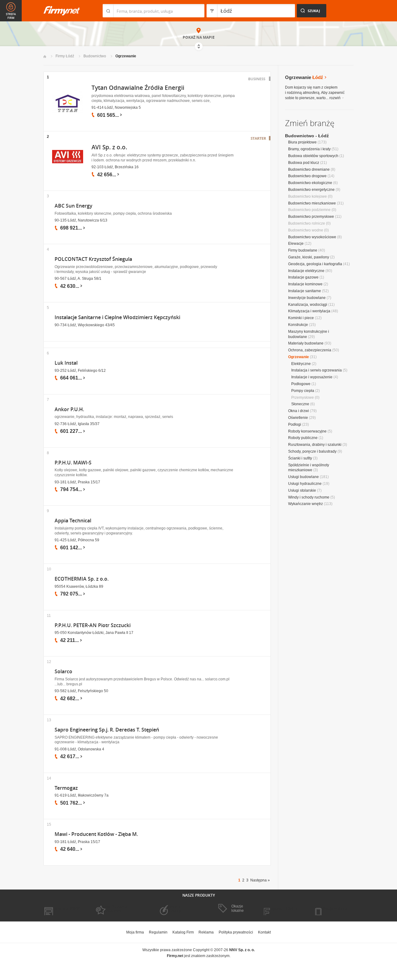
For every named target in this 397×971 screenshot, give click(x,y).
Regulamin (158, 932)
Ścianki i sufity (300, 458)
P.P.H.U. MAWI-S (73, 462)
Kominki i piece (301, 318)
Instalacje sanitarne (304, 291)
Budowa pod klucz (303, 162)
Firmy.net (61, 10)
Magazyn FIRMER (282, 909)
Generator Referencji (172, 908)
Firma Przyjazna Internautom (114, 908)
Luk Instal (66, 363)
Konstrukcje (298, 325)
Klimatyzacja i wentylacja (309, 311)
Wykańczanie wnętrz (305, 504)
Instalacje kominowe (305, 284)
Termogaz (66, 788)
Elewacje (296, 243)
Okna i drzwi (298, 411)
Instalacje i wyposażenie (311, 377)
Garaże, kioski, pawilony (308, 257)
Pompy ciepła (302, 391)
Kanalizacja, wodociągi (307, 304)
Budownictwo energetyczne (311, 189)
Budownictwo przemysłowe (311, 216)
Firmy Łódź (65, 56)
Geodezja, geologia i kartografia (315, 264)
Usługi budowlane (303, 477)
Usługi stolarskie (302, 490)
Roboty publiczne (303, 438)
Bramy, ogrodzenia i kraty (309, 149)
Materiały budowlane (305, 343)
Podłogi (294, 424)
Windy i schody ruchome (308, 497)
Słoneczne (300, 404)
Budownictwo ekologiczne (310, 183)
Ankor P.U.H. (69, 409)
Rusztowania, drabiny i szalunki (314, 444)
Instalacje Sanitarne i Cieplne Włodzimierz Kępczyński (117, 317)
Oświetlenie (298, 417)
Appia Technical (73, 520)
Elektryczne (301, 364)
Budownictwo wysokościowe (312, 237)
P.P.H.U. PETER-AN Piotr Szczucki (93, 625)
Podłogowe (300, 384)
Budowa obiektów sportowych (313, 156)
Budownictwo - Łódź (307, 135)
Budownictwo (94, 56)
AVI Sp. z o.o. (109, 147)
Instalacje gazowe (303, 277)
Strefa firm (11, 16)
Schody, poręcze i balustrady (312, 451)
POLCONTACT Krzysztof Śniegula (93, 259)
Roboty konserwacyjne (307, 431)
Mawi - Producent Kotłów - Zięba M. (96, 834)
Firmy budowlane (302, 250)
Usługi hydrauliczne (305, 483)
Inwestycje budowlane (307, 298)
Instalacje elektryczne (306, 271)
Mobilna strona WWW (61, 909)
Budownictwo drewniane (309, 169)
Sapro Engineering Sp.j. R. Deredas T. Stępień (107, 730)
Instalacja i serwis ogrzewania (316, 370)
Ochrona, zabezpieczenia (309, 350)
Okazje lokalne (237, 908)
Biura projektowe (302, 142)
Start (44, 56)
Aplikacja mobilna (333, 909)
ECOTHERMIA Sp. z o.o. (82, 579)
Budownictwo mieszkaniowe (312, 203)
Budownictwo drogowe (307, 176)
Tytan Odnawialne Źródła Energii (137, 88)
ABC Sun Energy (73, 206)
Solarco (63, 671)
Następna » (260, 880)
